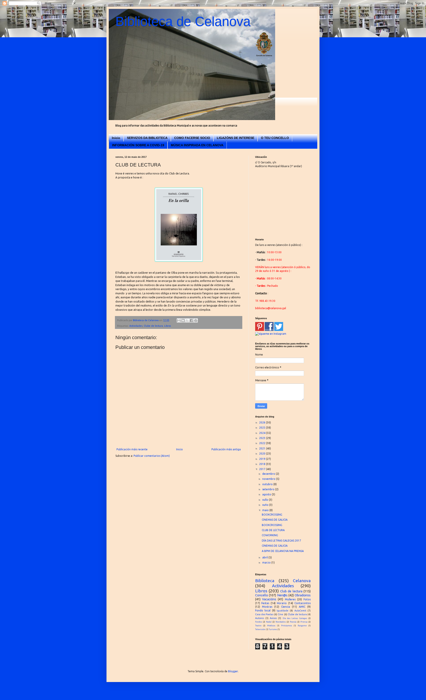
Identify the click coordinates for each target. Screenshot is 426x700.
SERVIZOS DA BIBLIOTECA (147, 138)
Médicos (271, 625)
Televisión (260, 629)
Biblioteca (264, 580)
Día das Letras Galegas (295, 618)
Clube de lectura (153, 325)
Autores (259, 618)
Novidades (281, 622)
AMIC (302, 606)
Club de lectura (291, 591)
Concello (261, 595)
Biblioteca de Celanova (182, 21)
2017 (262, 469)
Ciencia (285, 606)
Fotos (307, 599)
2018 (262, 464)
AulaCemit (300, 610)
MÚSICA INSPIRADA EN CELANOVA (197, 145)
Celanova (302, 580)
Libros (167, 325)
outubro (267, 484)
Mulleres (290, 599)
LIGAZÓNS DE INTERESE (235, 138)
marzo (266, 562)
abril (265, 557)
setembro (268, 489)
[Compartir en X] (187, 320)
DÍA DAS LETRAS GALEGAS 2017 (281, 540)
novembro (269, 478)
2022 (262, 443)
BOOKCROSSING (272, 514)
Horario (282, 603)
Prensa (304, 622)
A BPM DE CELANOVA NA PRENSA (283, 551)
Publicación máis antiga (226, 449)
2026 (262, 422)
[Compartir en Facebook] (191, 320)
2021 (262, 448)
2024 (262, 432)
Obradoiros (303, 595)
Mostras (267, 606)
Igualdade (282, 610)
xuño (265, 504)
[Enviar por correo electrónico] (179, 320)
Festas (265, 603)
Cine (280, 614)
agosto (267, 494)
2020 (262, 453)
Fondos (258, 622)
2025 (262, 427)
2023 (262, 438)
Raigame (302, 625)
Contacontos (302, 603)
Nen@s (282, 595)
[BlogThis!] (183, 320)
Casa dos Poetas (264, 614)
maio (265, 510)
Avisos (273, 618)
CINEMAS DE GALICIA (275, 519)
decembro (269, 473)
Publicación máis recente (132, 449)
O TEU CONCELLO (275, 138)
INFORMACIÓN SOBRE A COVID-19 (138, 145)
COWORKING (270, 535)
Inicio (116, 138)
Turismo (273, 629)
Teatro (258, 625)
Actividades (135, 325)
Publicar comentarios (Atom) (152, 455)
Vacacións (269, 599)
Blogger (233, 671)
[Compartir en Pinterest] (195, 320)
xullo (265, 499)
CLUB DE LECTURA (273, 530)
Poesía (293, 622)
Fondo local (262, 610)
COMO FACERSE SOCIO (192, 138)
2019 (262, 458)
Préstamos (286, 625)
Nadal (269, 622)
